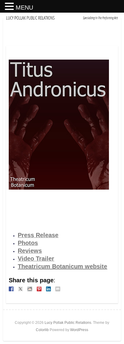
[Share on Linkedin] (48, 289)
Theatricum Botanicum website (62, 266)
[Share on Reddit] (29, 289)
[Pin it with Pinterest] (39, 289)
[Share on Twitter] (20, 289)
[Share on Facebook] (11, 289)
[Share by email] (57, 289)
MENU (24, 7)
